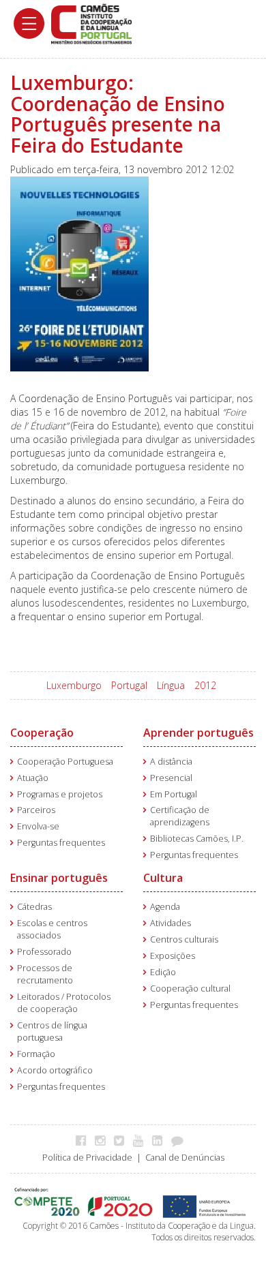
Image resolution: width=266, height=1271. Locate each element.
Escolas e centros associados (52, 929)
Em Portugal (173, 794)
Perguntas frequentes (61, 842)
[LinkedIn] (160, 1140)
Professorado (44, 952)
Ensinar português (59, 877)
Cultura (163, 877)
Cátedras (34, 907)
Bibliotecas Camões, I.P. (196, 838)
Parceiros (36, 810)
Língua (171, 685)
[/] (91, 22)
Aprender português (198, 732)
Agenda (165, 907)
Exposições (172, 956)
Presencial (171, 778)
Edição (163, 972)
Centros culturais (184, 939)
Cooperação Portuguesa (65, 761)
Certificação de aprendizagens (179, 816)
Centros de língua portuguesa (52, 1031)
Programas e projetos (59, 794)
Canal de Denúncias (184, 1157)
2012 (205, 685)
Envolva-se (38, 826)
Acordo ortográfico (55, 1070)
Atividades (170, 923)
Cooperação (42, 732)
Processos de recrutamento (45, 974)
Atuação (32, 778)
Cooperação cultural (190, 988)
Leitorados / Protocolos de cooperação (63, 1003)
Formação (36, 1054)
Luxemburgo (74, 685)
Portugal (129, 685)
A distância (171, 761)
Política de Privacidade (87, 1157)
